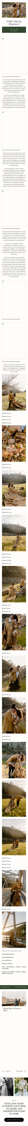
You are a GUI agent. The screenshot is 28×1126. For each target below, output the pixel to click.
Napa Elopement (9, 1062)
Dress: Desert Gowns (8, 957)
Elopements (14, 30)
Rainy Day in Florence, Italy (5, 988)
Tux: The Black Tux (7, 960)
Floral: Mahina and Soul (8, 954)
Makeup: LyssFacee (7, 963)
